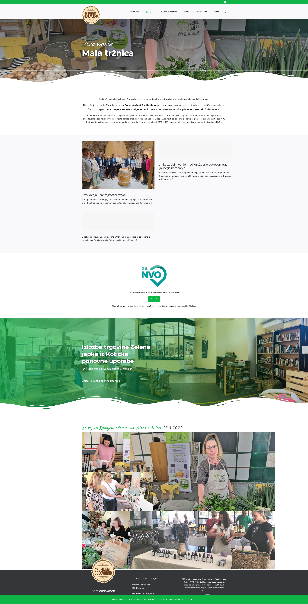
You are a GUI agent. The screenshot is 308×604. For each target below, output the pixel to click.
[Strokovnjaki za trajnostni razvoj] (118, 142)
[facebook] (221, 2)
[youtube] (225, 2)
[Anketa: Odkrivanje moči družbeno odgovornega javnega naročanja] (195, 150)
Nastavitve (177, 599)
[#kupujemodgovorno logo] (91, 6)
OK (191, 599)
